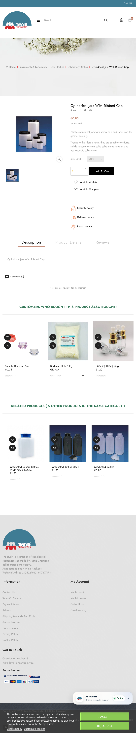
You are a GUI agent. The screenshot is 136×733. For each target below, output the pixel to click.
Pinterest (90, 110)
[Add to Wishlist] (7, 337)
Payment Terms (10, 604)
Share (80, 110)
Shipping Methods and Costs (18, 616)
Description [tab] (31, 242)
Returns (6, 610)
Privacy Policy (10, 634)
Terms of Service (11, 598)
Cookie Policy (10, 640)
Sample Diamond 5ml (17, 366)
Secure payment (11, 622)
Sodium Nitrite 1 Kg (61, 366)
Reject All (104, 726)
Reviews (102, 242)
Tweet (85, 110)
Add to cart (102, 171)
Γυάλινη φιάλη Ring (107, 366)
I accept (104, 717)
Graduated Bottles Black (65, 466)
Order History (78, 604)
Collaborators (10, 628)
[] (83, 375)
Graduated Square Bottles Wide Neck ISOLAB (24, 468)
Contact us (8, 592)
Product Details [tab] (68, 242)
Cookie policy (14, 728)
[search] (105, 20)
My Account (77, 592)
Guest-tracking (78, 610)
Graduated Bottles (104, 466)
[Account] (121, 20)
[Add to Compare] (7, 345)
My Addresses (78, 598)
